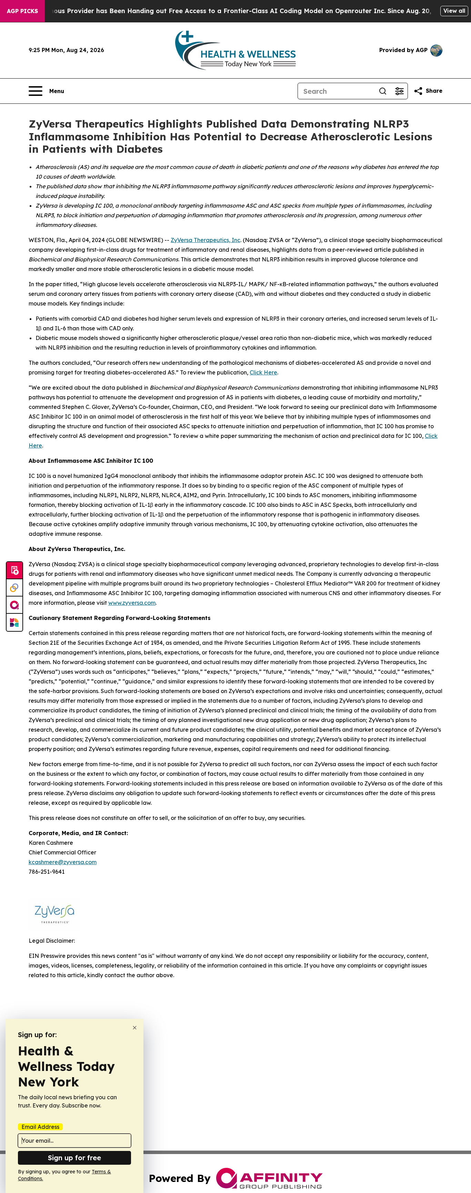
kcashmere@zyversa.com (63, 862)
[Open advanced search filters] (399, 91)
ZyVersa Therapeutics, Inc (205, 240)
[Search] (382, 91)
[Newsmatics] (14, 622)
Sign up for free (74, 1157)
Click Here (263, 372)
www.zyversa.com (132, 602)
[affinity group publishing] (14, 605)
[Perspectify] (14, 587)
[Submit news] (14, 570)
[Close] (134, 1027)
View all (454, 10)
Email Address (40, 1126)
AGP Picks (22, 11)
